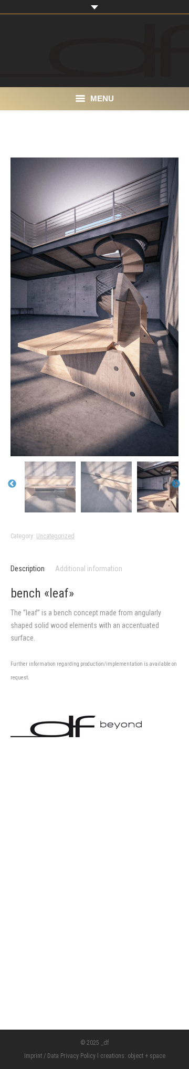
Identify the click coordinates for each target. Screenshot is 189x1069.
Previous (12, 484)
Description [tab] (27, 568)
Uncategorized (55, 536)
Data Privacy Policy (71, 1056)
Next (176, 484)
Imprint (33, 1056)
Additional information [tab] (88, 568)
